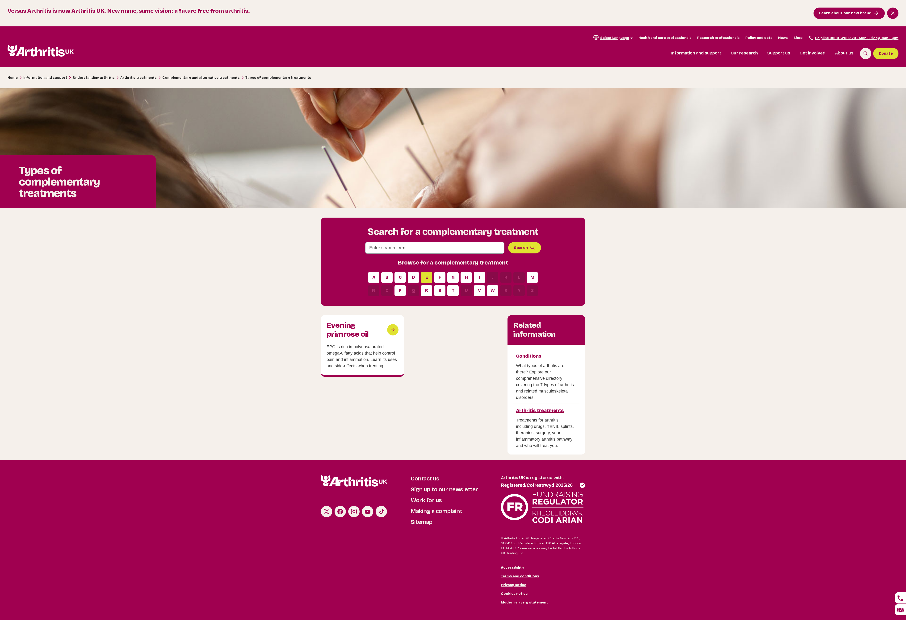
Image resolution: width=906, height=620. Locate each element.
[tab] (900, 597)
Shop (798, 38)
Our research (744, 53)
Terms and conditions (520, 576)
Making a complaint (436, 511)
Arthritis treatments (138, 78)
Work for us (426, 500)
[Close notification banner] (892, 13)
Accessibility (512, 568)
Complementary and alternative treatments (201, 78)
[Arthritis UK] (41, 51)
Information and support (696, 53)
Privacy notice (513, 585)
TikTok (381, 511)
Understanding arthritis (94, 78)
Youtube (367, 511)
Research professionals (718, 38)
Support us (778, 53)
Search (521, 247)
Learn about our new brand (845, 13)
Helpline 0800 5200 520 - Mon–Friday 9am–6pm (856, 38)
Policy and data (758, 38)
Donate (886, 53)
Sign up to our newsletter (444, 489)
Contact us (425, 478)
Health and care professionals (665, 38)
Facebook (340, 511)
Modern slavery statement (524, 602)
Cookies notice (514, 594)
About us (844, 53)
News (783, 38)
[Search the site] (865, 53)
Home (13, 78)
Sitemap (421, 522)
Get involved (813, 53)
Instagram (354, 511)
